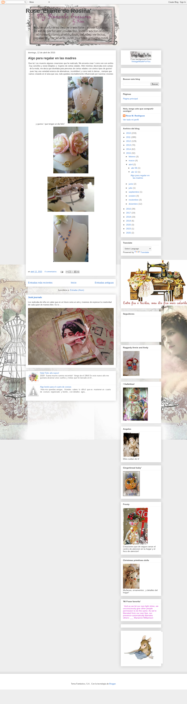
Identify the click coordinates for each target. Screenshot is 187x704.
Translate (144, 252)
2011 (128, 137)
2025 (128, 233)
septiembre (134, 192)
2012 (128, 141)
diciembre (133, 204)
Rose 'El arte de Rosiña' (58, 11)
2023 (128, 228)
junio (131, 184)
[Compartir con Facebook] (75, 271)
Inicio (73, 282)
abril (131, 164)
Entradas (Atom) (77, 290)
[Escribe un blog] (69, 271)
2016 (128, 209)
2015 (128, 153)
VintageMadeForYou (140, 61)
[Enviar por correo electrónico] (67, 271)
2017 (128, 213)
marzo (132, 160)
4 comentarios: (51, 272)
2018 (128, 217)
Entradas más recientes (40, 282)
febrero (132, 156)
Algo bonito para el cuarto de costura (55, 387)
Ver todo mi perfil (131, 119)
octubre (132, 196)
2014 (128, 149)
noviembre (134, 200)
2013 (128, 145)
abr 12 (134, 172)
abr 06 (134, 168)
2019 (128, 221)
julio (131, 188)
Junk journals (35, 297)
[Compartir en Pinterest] (78, 271)
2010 (128, 133)
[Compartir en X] (72, 271)
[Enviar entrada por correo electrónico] (62, 272)
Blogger (112, 684)
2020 (128, 225)
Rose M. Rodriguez (135, 116)
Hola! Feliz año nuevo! (49, 373)
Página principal (130, 98)
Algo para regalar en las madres (52, 58)
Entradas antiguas (104, 282)
